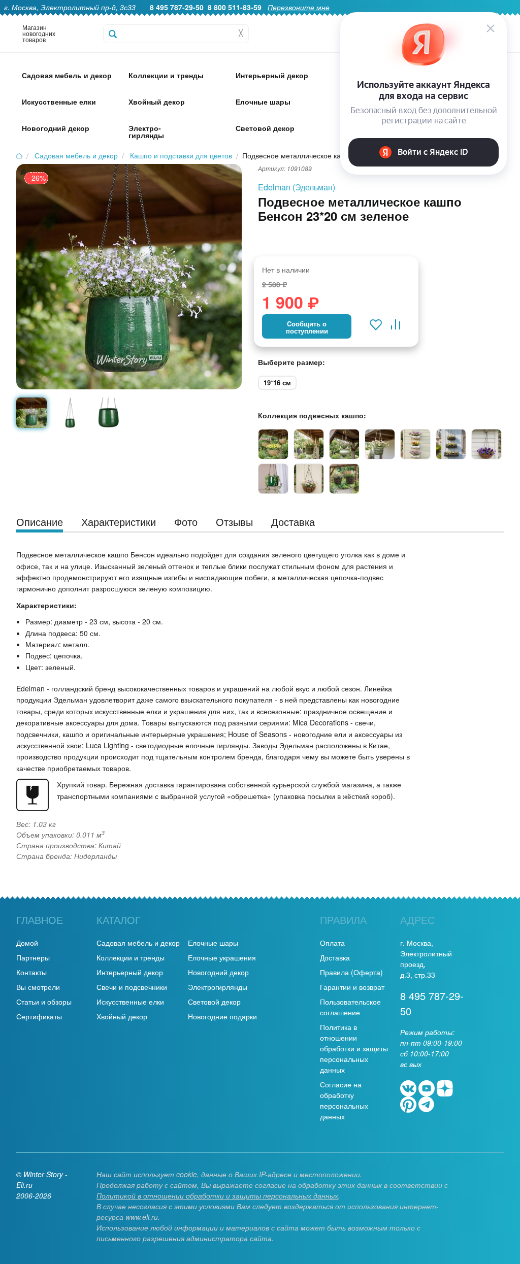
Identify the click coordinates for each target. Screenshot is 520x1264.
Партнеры (33, 957)
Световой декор (214, 1001)
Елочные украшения (222, 957)
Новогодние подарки (222, 1016)
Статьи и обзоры (44, 1001)
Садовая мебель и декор (138, 943)
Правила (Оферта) (351, 972)
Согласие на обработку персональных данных (344, 1100)
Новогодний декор (218, 972)
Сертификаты (39, 1016)
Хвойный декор (121, 1016)
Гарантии (296, 18)
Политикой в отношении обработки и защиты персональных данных (217, 1195)
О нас (260, 18)
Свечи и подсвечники (131, 987)
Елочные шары (213, 943)
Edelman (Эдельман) (296, 187)
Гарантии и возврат (352, 987)
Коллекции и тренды (130, 957)
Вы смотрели (38, 987)
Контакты (31, 972)
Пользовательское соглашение (350, 1006)
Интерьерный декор (129, 972)
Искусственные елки (130, 1001)
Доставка (335, 957)
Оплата (332, 943)
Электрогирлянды (217, 987)
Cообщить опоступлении (307, 327)
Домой (27, 943)
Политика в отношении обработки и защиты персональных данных (354, 1048)
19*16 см (277, 382)
